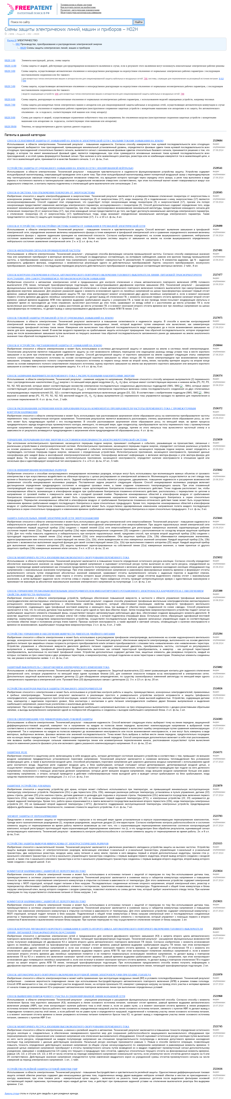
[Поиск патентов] (33, 10)
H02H (36, 34)
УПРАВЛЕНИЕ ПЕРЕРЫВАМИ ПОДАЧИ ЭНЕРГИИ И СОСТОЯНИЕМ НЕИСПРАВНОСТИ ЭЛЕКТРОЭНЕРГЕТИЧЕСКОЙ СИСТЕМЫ (77, 440)
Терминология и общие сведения (76, 4)
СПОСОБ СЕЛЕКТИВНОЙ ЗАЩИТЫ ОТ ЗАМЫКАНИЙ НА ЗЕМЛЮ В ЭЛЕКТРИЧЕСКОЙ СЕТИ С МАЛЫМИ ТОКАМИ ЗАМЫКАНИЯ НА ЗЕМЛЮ (85, 141)
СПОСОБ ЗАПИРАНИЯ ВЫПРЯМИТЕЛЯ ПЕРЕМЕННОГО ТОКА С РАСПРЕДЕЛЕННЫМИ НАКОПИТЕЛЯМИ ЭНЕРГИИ (70, 376)
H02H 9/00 (10, 117)
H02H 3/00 (10, 71)
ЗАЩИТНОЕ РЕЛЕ (17, 752)
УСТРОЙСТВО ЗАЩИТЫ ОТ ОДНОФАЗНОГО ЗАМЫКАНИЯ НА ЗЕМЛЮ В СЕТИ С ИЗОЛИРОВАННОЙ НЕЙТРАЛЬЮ (70, 168)
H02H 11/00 (10, 66)
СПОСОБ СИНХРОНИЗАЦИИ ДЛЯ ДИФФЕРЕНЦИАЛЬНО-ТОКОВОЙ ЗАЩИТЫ (50, 719)
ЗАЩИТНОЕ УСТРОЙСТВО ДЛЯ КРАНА (29, 786)
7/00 (145, 78)
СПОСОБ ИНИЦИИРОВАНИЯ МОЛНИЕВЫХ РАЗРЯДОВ (37, 470)
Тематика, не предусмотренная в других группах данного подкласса (56, 126)
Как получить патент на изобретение (78, 7)
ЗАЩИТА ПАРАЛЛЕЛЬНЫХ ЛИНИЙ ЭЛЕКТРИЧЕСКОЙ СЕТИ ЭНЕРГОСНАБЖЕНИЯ (53, 518)
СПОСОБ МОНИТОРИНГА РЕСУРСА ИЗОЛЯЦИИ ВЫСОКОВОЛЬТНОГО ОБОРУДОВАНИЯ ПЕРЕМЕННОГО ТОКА (68, 557)
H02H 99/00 (10, 126)
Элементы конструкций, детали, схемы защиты (45, 60)
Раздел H (21, 34)
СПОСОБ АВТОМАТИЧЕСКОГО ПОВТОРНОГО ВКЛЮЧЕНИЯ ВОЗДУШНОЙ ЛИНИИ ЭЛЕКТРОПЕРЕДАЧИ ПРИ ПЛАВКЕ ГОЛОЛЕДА (79, 975)
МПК (11, 34)
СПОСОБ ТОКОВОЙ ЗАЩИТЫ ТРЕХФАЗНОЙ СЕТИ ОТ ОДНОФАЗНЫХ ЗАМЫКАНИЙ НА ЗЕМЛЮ (60, 318)
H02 (29, 34)
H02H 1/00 (10, 60)
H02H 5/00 (10, 86)
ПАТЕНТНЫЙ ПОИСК (30, 13)
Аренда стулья (12, 1093)
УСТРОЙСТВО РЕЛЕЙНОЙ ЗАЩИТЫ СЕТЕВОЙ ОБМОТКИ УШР (42, 1069)
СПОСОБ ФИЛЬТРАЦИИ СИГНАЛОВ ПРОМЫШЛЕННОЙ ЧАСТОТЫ (43, 250)
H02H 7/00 (10, 105)
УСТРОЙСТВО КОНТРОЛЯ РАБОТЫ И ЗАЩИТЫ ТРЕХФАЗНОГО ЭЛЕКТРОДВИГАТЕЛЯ (54, 688)
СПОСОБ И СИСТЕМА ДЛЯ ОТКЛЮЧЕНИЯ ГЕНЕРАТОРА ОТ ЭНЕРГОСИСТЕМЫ (51, 192)
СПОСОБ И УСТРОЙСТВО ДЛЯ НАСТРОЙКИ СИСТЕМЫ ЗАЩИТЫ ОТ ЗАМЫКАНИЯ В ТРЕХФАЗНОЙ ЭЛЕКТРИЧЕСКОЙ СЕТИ (76, 226)
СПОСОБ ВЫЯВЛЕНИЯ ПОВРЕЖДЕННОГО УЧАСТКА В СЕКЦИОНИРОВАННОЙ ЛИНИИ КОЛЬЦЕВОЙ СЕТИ (66, 996)
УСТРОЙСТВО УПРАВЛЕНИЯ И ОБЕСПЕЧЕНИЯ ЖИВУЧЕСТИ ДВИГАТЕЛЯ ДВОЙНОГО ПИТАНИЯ (61, 634)
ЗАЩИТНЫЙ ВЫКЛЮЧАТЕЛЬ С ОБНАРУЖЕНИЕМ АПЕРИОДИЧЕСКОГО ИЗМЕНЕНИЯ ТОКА (58, 667)
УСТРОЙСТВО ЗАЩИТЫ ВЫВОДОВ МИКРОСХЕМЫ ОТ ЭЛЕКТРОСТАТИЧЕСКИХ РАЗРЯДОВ (57, 843)
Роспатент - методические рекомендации (80, 10)
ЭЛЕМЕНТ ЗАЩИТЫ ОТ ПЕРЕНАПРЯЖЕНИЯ (32, 816)
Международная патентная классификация (81, 12)
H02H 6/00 (10, 99)
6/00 (56, 94)
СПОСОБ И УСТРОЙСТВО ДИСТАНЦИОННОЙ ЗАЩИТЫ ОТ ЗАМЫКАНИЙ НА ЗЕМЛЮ (54, 345)
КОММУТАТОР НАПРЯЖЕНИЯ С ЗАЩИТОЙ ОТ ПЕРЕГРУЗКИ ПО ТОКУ (46, 871)
